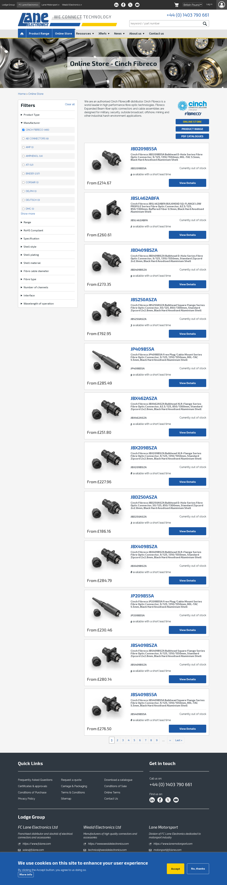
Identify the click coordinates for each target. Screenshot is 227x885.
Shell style (30, 246)
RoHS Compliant (33, 230)
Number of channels (36, 287)
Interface (29, 295)
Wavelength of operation (39, 303)
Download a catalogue (118, 779)
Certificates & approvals (32, 786)
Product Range (192, 128)
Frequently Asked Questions (35, 779)
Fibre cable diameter (36, 271)
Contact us (156, 33)
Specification (31, 238)
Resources (83, 33)
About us (135, 33)
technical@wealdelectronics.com (107, 849)
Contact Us (111, 798)
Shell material (32, 263)
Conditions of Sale (115, 786)
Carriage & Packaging (74, 786)
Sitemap (66, 798)
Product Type (32, 114)
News (118, 33)
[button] (221, 5)
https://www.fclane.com (36, 843)
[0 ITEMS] (176, 5)
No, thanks (198, 868)
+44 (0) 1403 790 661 (188, 14)
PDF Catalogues (192, 136)
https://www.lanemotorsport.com (172, 843)
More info (25, 874)
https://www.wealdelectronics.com (108, 843)
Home (22, 93)
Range (27, 222)
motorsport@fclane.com (167, 849)
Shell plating (31, 254)
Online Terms (112, 792)
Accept (175, 868)
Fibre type (30, 279)
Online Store (63, 33)
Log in (209, 4)
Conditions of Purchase (32, 792)
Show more (28, 213)
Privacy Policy (26, 798)
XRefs (103, 33)
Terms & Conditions (73, 792)
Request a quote (71, 779)
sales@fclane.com (33, 849)
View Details (187, 182)
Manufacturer (32, 122)
